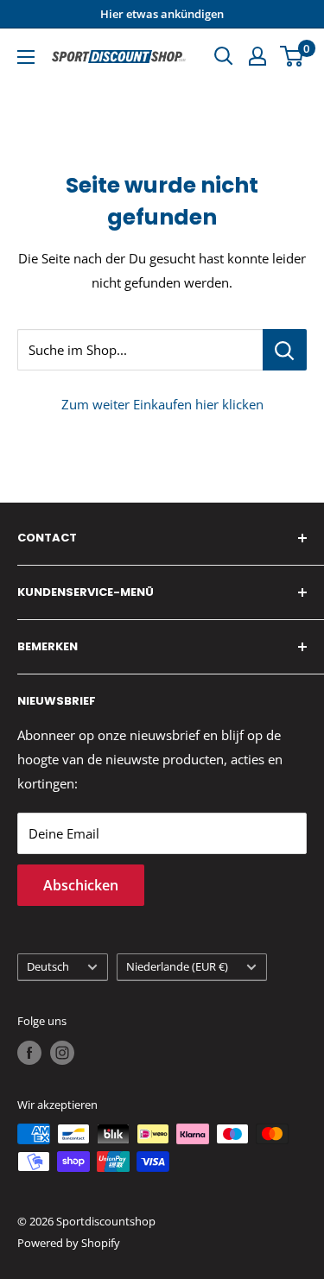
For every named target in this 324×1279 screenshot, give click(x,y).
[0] (292, 56)
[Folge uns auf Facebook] (29, 1053)
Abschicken (80, 885)
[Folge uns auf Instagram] (62, 1053)
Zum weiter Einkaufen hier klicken (162, 404)
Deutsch (48, 966)
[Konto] (257, 56)
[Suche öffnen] (223, 56)
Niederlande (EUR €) (177, 966)
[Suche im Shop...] (285, 349)
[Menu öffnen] (26, 57)
